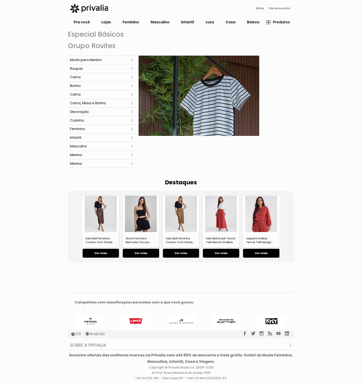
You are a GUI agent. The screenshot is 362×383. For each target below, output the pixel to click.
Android (97, 333)
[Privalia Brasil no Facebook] (247, 333)
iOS (78, 333)
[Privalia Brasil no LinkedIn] (289, 333)
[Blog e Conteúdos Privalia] (272, 333)
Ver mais (100, 253)
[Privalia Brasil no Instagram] (263, 333)
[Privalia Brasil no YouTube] (280, 333)
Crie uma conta (279, 8)
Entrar (260, 8)
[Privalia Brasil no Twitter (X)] (255, 333)
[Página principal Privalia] (89, 8)
